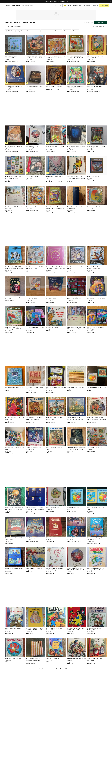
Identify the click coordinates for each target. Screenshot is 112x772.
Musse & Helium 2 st (72, 538)
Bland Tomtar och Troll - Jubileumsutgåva (32, 147)
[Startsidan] (15, 5)
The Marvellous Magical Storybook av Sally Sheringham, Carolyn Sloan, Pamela (55, 57)
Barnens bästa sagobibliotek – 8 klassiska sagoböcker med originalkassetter (75, 298)
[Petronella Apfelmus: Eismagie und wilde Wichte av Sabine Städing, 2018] (35, 45)
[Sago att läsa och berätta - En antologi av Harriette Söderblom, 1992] (97, 557)
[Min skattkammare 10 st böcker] (76, 376)
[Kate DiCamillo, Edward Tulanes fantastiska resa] (35, 75)
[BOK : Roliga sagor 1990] (35, 527)
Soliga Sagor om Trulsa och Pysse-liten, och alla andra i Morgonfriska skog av (55, 207)
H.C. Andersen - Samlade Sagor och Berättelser (75, 207)
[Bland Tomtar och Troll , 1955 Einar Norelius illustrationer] (35, 255)
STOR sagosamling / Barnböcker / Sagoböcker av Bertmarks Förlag (35, 508)
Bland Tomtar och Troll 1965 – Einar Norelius (76, 267)
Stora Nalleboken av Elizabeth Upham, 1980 (54, 629)
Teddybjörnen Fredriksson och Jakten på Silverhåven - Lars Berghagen (13, 87)
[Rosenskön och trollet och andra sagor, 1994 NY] (97, 45)
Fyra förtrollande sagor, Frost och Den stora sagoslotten (35, 328)
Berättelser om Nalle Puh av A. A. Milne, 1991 (14, 207)
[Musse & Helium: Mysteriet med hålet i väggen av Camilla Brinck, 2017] (97, 286)
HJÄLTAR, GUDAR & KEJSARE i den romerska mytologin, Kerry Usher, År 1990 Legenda (14, 267)
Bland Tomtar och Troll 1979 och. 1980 (96, 508)
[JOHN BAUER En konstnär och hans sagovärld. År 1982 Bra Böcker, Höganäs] (76, 436)
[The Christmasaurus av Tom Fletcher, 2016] (35, 436)
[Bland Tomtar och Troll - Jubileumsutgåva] (35, 135)
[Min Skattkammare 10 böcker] (56, 75)
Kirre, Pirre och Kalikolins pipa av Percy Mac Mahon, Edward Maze (14, 508)
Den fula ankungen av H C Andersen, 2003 (12, 56)
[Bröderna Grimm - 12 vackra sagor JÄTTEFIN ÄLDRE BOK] (76, 75)
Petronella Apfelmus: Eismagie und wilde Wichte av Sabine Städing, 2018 (35, 57)
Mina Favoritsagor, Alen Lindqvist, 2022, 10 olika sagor (35, 297)
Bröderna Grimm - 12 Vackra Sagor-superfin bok (14, 418)
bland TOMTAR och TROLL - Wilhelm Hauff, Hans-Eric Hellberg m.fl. (96, 418)
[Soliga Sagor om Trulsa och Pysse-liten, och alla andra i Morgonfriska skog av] (56, 195)
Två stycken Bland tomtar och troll (96, 387)
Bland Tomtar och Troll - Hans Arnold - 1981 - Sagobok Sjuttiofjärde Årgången (34, 418)
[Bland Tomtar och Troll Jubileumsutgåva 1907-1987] (15, 316)
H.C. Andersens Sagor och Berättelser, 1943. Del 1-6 (33, 659)
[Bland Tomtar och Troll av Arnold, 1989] (56, 436)
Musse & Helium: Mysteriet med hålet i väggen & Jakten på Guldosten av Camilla (96, 328)
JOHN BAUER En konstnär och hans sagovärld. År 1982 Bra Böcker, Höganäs (76, 448)
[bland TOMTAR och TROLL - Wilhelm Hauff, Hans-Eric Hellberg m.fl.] (97, 406)
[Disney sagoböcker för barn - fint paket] (15, 436)
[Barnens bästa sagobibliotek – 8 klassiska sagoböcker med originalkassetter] (76, 286)
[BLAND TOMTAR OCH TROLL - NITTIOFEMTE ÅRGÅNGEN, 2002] (76, 557)
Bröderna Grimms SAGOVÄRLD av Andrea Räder (14, 538)
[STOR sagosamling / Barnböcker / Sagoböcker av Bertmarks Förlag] (35, 496)
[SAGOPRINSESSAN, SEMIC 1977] (35, 557)
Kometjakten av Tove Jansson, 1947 (54, 177)
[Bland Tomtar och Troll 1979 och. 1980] (97, 496)
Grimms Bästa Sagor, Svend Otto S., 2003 (14, 147)
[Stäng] (110, 1)
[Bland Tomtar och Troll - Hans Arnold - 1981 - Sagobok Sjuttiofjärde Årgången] (35, 406)
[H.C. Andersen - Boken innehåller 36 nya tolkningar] (76, 135)
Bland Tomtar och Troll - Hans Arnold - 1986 (54, 418)
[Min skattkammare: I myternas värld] (15, 376)
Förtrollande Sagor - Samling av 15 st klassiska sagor (55, 297)
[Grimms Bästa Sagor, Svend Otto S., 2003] (15, 135)
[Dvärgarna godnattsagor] (35, 195)
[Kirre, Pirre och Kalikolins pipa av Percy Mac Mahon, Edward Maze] (15, 496)
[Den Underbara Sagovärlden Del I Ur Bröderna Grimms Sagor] (76, 316)
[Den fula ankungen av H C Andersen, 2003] (15, 45)
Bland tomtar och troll (93, 176)
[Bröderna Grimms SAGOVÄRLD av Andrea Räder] (15, 527)
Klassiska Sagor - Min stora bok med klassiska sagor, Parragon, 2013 (54, 569)
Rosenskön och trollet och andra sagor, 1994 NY (96, 56)
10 (66, 669)
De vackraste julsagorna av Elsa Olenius (55, 147)
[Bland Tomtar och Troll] (97, 195)
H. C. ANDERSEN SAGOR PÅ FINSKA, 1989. (94, 629)
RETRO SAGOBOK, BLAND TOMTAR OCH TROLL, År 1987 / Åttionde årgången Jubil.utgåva (75, 57)
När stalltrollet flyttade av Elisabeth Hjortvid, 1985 (94, 267)
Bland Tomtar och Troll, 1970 (13, 658)
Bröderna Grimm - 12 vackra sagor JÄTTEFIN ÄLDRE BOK (76, 87)
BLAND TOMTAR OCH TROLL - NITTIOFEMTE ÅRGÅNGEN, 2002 (76, 569)
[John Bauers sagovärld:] (35, 165)
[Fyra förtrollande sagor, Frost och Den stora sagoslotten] (35, 316)
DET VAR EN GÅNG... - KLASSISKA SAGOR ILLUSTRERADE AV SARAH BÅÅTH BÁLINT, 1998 (35, 629)
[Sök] (56, 5)
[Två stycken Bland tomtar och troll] (97, 376)
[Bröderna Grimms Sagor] (56, 316)
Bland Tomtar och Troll (93, 206)
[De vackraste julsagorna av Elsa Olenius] (56, 135)
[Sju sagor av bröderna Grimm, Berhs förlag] (97, 647)
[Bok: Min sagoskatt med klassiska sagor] (15, 557)
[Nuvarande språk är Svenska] (65, 5)
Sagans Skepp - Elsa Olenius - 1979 (13, 629)
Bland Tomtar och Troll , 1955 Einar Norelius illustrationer (35, 267)
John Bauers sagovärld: (32, 176)
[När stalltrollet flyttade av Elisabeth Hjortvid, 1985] (97, 255)
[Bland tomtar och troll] (97, 165)
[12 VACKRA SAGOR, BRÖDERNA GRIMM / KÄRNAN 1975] (76, 617)
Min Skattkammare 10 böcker (54, 86)
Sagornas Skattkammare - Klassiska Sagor (56, 388)
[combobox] (39, 5)
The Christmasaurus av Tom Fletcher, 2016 (33, 448)
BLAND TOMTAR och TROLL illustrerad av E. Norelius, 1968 (75, 418)
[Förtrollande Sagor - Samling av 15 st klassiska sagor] (56, 286)
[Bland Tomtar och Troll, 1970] (15, 647)
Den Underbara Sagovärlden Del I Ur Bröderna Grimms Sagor (76, 328)
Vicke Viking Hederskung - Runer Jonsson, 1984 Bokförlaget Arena (76, 177)
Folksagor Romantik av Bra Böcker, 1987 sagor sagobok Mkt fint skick (55, 267)
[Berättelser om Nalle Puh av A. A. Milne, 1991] (15, 195)
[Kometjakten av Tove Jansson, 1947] (56, 165)
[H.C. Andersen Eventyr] (56, 527)
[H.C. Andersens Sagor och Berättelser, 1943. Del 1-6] (35, 647)
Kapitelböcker (11, 26)
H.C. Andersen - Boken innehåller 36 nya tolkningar (76, 147)
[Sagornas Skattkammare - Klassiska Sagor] (56, 376)
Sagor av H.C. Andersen (52, 658)
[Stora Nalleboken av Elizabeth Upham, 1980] (56, 617)
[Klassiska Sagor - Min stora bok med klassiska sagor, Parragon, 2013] (56, 557)
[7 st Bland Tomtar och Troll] (97, 436)
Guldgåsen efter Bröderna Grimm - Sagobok (76, 659)
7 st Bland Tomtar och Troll (94, 447)
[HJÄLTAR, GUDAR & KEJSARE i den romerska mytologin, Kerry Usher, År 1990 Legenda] (15, 255)
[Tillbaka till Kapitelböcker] (6, 26)
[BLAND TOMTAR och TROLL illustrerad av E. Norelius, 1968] (76, 406)
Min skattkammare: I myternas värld (15, 387)
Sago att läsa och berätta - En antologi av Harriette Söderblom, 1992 (96, 569)
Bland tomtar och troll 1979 (74, 507)
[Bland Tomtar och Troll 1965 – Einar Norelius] (76, 255)
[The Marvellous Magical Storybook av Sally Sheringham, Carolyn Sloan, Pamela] (56, 45)
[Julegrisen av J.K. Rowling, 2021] (15, 286)
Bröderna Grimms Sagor (52, 327)
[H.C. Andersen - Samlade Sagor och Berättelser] (76, 195)
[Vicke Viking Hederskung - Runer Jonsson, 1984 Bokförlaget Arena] (76, 165)
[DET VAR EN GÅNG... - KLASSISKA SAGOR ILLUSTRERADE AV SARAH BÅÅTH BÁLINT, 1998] (35, 617)
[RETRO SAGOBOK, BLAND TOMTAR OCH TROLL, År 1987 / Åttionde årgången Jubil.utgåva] (76, 45)
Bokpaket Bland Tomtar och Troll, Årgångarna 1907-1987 (14, 177)
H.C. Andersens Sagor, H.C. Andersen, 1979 (94, 538)
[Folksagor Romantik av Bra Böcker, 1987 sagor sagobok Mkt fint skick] (56, 255)
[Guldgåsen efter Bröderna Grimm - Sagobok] (76, 647)
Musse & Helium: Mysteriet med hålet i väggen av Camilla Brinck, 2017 (96, 298)
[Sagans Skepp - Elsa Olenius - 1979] (15, 617)
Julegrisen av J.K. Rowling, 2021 (14, 297)
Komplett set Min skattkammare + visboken (35, 388)
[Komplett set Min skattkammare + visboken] (35, 376)
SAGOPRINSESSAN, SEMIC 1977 (34, 568)
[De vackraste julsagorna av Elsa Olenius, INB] (97, 135)
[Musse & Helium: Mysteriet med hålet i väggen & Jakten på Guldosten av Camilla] (97, 316)
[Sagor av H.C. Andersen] (56, 647)
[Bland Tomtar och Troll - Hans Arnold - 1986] (56, 406)
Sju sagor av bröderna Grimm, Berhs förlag (95, 659)
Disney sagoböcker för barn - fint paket (14, 448)
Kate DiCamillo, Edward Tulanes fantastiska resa (34, 87)
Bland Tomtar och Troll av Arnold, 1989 (55, 448)
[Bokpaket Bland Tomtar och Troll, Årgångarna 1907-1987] (15, 165)
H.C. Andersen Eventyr (52, 538)
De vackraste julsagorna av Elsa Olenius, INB (96, 147)
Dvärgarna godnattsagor (32, 206)
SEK (69, 5)
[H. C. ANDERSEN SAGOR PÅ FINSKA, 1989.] (97, 617)
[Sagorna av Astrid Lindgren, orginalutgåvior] (97, 75)
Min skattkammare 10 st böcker (75, 387)
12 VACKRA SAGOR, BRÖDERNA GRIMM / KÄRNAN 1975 (75, 629)
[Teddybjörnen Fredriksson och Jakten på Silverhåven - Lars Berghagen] (15, 75)
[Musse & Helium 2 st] (76, 527)
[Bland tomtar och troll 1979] (76, 496)
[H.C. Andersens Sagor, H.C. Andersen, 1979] (97, 527)
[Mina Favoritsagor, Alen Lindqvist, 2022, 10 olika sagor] (35, 286)
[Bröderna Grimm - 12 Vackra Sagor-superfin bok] (15, 406)
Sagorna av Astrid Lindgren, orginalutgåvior (94, 87)
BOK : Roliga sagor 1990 (32, 538)
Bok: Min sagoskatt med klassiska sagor (14, 569)
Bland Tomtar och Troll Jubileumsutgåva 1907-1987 (13, 328)
